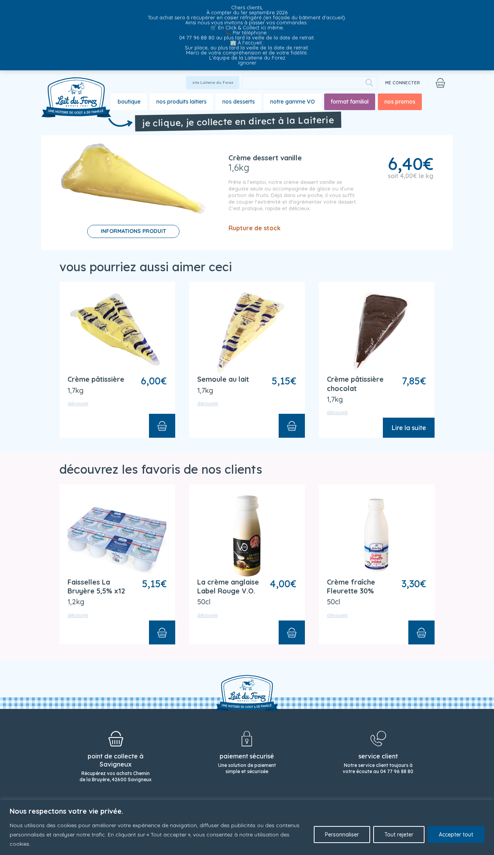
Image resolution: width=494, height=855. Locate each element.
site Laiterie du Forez (212, 82)
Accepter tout (456, 834)
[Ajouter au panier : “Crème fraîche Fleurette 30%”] (421, 632)
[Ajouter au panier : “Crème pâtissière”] (162, 426)
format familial (350, 101)
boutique (129, 101)
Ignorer (247, 62)
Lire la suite (408, 428)
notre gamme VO (292, 101)
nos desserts (238, 101)
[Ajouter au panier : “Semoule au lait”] (292, 426)
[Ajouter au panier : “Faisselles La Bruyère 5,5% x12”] (162, 632)
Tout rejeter (398, 834)
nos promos (399, 101)
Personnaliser (342, 834)
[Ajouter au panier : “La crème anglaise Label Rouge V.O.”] (292, 632)
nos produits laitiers (181, 101)
